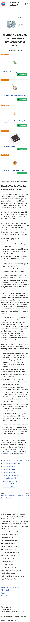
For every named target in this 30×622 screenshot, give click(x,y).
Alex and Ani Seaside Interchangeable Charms (14, 122)
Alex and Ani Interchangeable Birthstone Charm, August (12, 71)
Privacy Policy (5, 590)
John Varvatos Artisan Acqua (11, 570)
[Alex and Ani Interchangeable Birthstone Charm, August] (15, 62)
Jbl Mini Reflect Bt (7, 538)
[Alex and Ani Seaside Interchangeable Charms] (15, 113)
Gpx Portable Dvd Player (9, 541)
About (3, 593)
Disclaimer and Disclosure (10, 587)
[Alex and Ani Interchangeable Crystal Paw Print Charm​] (15, 87)
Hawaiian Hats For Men (9, 567)
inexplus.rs (12, 621)
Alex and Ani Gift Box (9, 146)
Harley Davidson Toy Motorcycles (12, 576)
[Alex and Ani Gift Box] (15, 139)
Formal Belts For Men (8, 555)
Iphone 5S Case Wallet (9, 550)
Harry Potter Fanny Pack (9, 579)
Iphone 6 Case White (8, 544)
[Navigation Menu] (27, 4)
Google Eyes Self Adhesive (10, 552)
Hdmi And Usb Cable (8, 573)
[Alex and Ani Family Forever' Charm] (15, 162)
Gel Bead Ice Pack (7, 564)
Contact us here (10, 451)
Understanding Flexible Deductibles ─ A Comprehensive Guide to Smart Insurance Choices (14, 516)
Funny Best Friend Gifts (8, 561)
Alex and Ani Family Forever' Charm (13, 170)
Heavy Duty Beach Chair (9, 535)
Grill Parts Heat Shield (8, 558)
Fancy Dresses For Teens (9, 547)
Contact (4, 596)
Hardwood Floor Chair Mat (10, 532)
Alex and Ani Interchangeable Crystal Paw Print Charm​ (14, 96)
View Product (23, 74)
